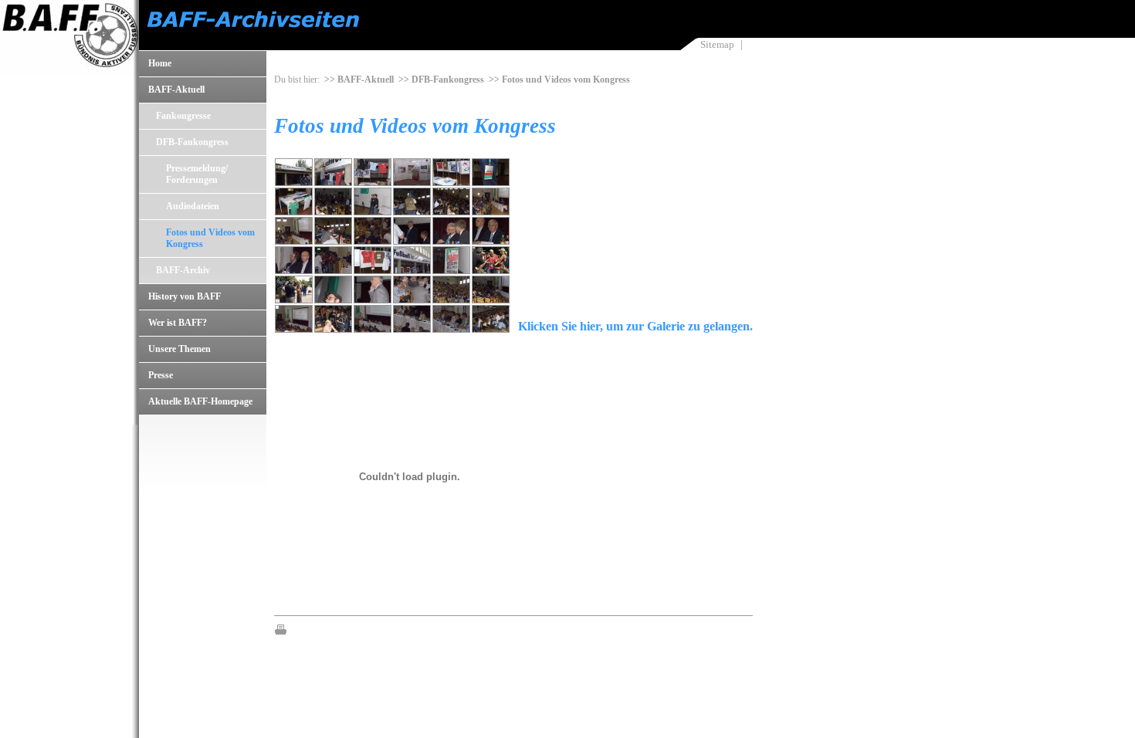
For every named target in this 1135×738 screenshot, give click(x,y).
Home (159, 63)
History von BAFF (184, 296)
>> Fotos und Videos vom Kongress (559, 79)
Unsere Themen (179, 349)
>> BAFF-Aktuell (359, 79)
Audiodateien (192, 206)
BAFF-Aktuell (176, 89)
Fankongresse (183, 115)
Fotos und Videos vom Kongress (210, 238)
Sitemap (717, 44)
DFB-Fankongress (192, 142)
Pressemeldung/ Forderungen (197, 174)
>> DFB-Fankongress (441, 79)
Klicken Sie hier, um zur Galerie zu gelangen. (635, 326)
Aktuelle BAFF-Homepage (200, 401)
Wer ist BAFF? (177, 322)
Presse (160, 375)
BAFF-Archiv (183, 270)
